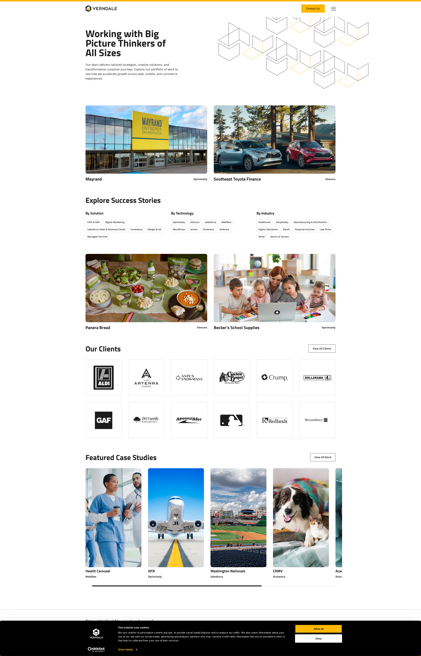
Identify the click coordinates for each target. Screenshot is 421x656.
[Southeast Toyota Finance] (274, 143)
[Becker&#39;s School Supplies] (274, 292)
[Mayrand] (146, 143)
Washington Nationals (227, 571)
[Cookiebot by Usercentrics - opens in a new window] (96, 649)
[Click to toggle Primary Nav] (333, 8)
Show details (125, 649)
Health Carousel (98, 571)
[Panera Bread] (146, 292)
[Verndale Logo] (101, 8)
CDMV (278, 571)
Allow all (318, 628)
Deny (319, 638)
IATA (151, 571)
